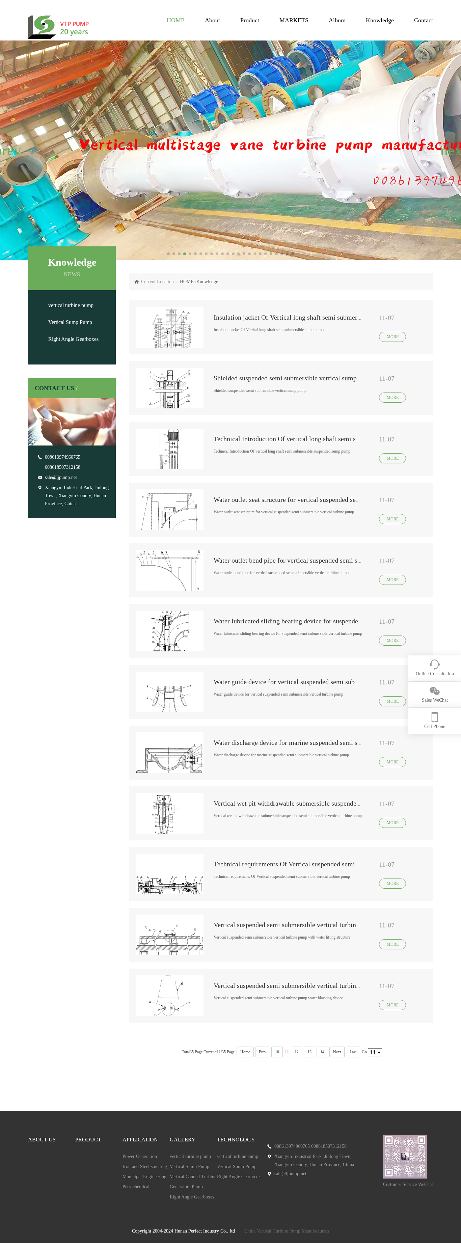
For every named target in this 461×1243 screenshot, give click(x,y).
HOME (176, 20)
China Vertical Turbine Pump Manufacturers (286, 1231)
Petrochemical (136, 1186)
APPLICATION (140, 1139)
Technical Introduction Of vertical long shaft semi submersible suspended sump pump (332, 438)
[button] (7, 150)
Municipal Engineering (144, 1176)
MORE (393, 336)
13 (309, 1052)
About (212, 20)
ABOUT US (42, 1139)
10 (277, 1052)
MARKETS (293, 20)
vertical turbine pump (70, 305)
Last (353, 1052)
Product (249, 20)
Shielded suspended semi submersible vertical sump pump (294, 378)
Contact (423, 20)
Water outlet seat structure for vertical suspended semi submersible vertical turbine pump (336, 499)
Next (337, 1052)
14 (322, 1052)
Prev (262, 1052)
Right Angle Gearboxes (73, 339)
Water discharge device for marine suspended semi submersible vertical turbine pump (331, 742)
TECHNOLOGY (236, 1139)
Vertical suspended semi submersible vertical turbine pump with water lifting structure (333, 924)
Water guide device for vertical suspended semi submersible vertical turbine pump (327, 681)
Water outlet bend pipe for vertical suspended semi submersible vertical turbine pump (331, 560)
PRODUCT (88, 1139)
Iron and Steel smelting (145, 1166)
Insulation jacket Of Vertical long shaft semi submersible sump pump (309, 317)
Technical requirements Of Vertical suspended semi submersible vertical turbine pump (332, 864)
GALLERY (182, 1139)
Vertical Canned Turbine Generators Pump (193, 1181)
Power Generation (140, 1156)
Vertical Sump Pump (70, 322)
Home (245, 1052)
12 (297, 1052)
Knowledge (380, 20)
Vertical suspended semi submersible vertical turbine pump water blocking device (326, 985)
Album (337, 20)
